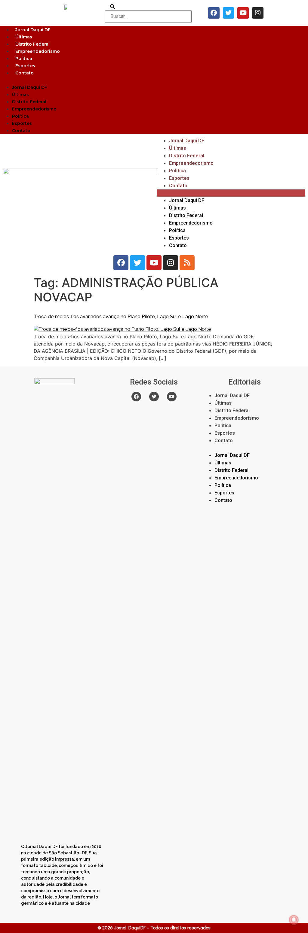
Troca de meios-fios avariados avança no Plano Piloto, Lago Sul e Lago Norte (121, 316)
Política (23, 58)
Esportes (25, 65)
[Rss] (187, 262)
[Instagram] (257, 13)
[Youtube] (243, 13)
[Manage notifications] (294, 920)
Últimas (23, 37)
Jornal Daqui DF (33, 29)
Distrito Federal (32, 44)
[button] (154, 79)
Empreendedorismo (37, 51)
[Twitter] (228, 13)
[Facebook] (214, 13)
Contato (24, 73)
